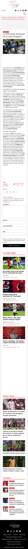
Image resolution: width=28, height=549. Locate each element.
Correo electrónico (8, 226)
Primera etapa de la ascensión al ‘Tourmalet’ (12, 295)
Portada (4, 17)
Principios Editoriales (7, 539)
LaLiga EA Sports (12, 17)
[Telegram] (20, 11)
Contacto (15, 534)
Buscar (4, 10)
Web (4, 231)
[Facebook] (15, 11)
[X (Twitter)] (23, 11)
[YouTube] (25, 11)
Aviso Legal (22, 534)
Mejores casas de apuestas (14, 541)
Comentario (6, 204)
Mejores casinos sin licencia (14, 544)
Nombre (5, 220)
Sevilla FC (21, 17)
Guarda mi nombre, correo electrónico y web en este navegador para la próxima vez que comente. (14, 240)
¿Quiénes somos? (7, 534)
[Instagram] (18, 11)
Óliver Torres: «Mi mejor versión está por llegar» (12, 318)
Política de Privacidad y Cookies (14, 537)
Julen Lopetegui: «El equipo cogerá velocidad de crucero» (14, 341)
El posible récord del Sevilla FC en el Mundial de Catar (13, 272)
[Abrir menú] (24, 13)
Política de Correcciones (20, 539)
